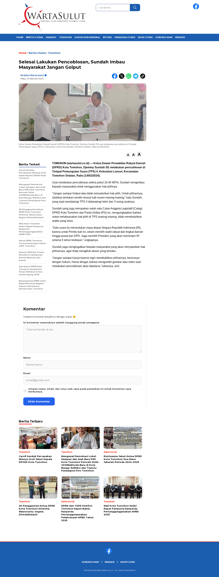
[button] (128, 155)
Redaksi (180, 37)
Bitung (107, 37)
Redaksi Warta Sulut (32, 75)
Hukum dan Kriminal (87, 37)
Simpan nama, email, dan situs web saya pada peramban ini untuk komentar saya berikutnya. (79, 390)
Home (19, 37)
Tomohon (65, 37)
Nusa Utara (145, 37)
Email (26, 373)
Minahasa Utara (125, 37)
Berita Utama (34, 37)
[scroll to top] (209, 571)
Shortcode (127, 562)
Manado (51, 37)
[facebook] (196, 8)
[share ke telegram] (136, 78)
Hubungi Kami (163, 37)
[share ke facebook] (115, 78)
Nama (26, 357)
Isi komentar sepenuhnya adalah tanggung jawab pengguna (61, 322)
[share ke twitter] (122, 78)
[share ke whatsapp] (129, 78)
